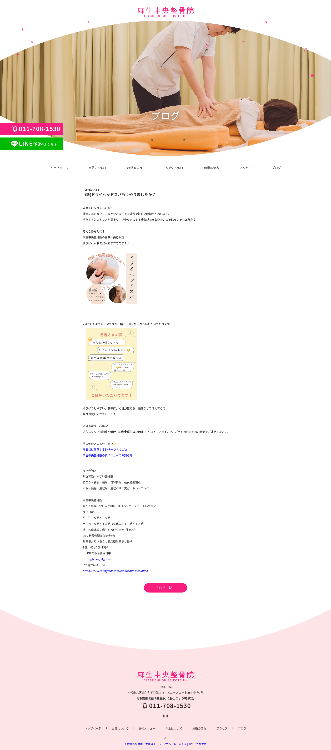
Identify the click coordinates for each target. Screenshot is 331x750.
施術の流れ (199, 728)
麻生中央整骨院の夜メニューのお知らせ (107, 455)
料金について (174, 728)
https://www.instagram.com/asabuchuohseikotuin (115, 571)
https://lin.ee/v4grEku (97, 559)
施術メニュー (147, 728)
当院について (120, 728)
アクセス (222, 728)
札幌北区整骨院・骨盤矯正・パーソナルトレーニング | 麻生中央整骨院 (166, 744)
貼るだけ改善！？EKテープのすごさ (105, 449)
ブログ (242, 728)
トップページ (93, 728)
